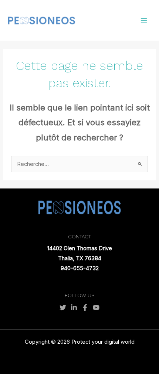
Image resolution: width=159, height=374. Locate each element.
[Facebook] (85, 307)
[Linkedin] (74, 307)
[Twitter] (63, 307)
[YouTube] (96, 307)
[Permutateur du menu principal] (144, 20)
